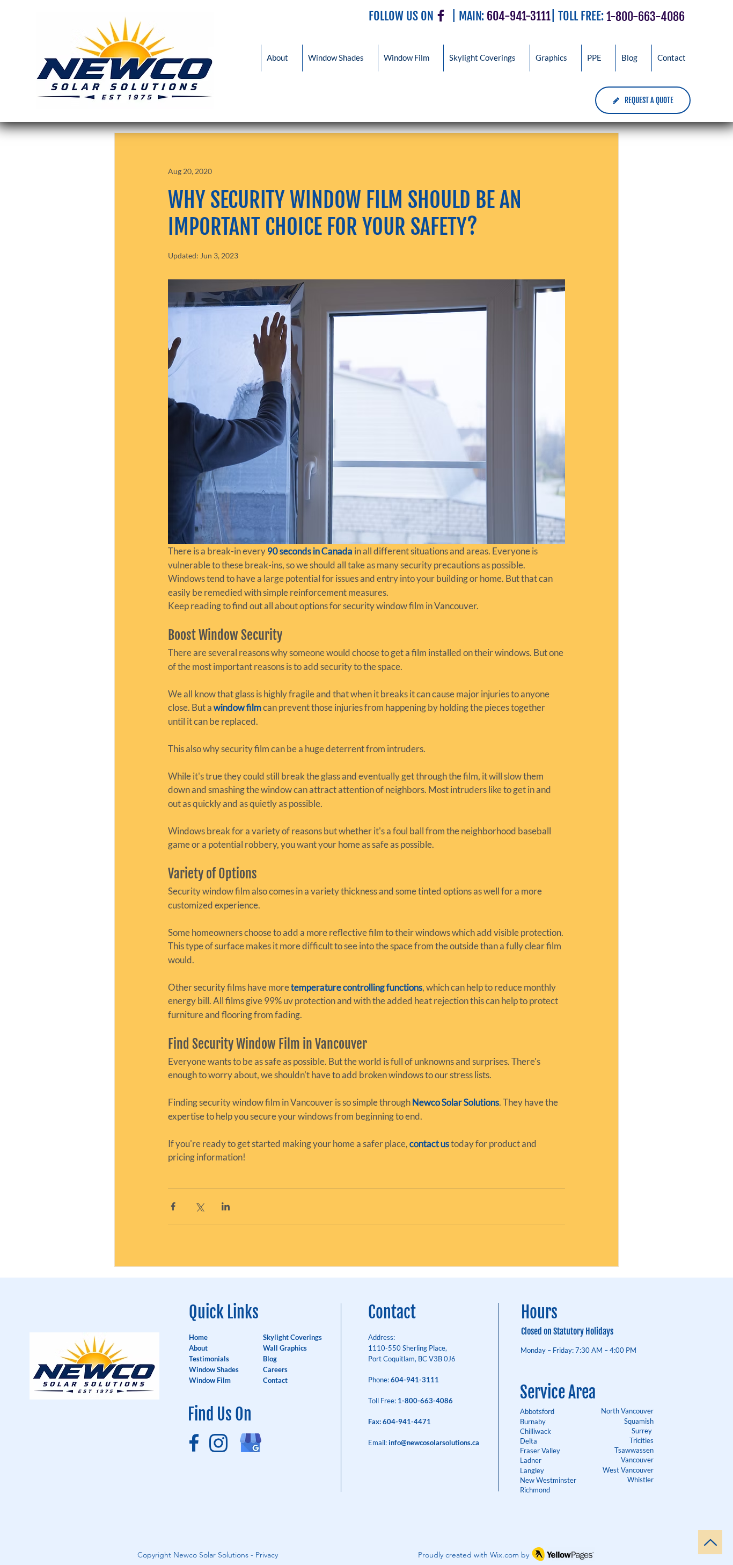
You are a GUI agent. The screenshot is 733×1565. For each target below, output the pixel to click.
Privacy (266, 1555)
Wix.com (504, 1555)
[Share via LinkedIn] (226, 1206)
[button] (551, 58)
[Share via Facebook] (173, 1206)
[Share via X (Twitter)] (199, 1206)
